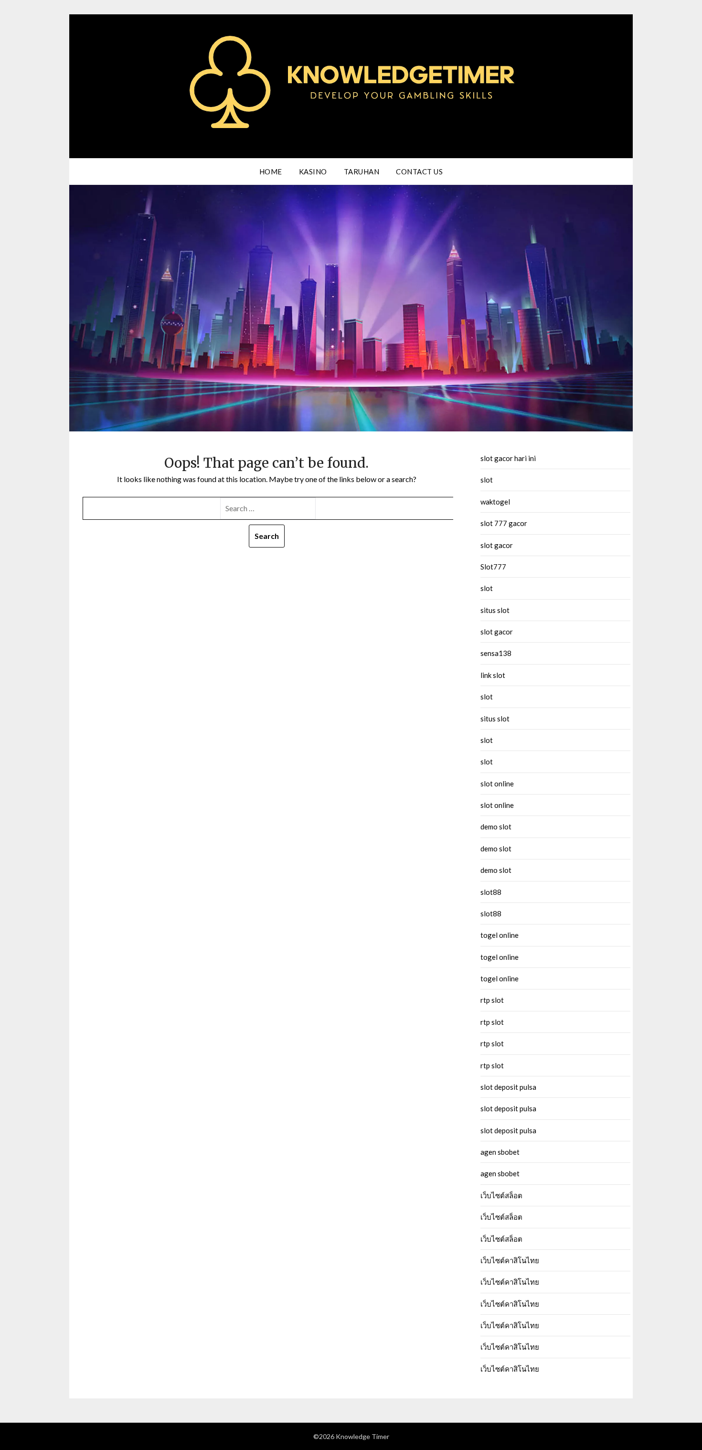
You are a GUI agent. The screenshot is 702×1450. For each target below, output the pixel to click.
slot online (497, 783)
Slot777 (493, 566)
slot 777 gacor (503, 523)
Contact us (419, 171)
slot (486, 479)
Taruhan (362, 171)
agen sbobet (500, 1152)
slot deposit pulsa (508, 1087)
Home (270, 171)
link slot (492, 675)
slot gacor (496, 545)
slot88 (490, 892)
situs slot (495, 610)
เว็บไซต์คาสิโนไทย (509, 1260)
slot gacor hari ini (508, 458)
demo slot (495, 826)
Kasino (313, 171)
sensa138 (495, 653)
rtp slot (492, 1000)
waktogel (495, 501)
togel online (499, 935)
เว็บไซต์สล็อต (501, 1195)
